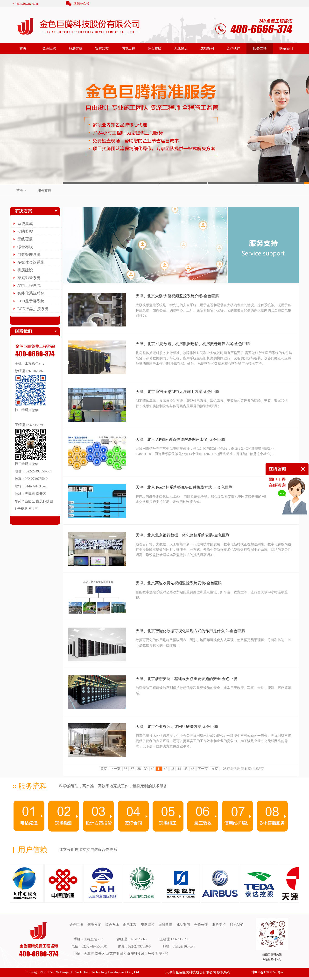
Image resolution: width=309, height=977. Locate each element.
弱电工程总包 (29, 285)
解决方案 (75, 48)
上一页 (115, 769)
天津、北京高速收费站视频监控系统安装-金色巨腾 (179, 583)
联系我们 (286, 48)
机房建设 (25, 270)
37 (132, 769)
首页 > (21, 190)
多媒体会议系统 (30, 262)
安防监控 (102, 48)
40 (152, 769)
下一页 (203, 769)
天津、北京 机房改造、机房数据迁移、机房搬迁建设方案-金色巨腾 (193, 344)
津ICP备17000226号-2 (267, 972)
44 (179, 769)
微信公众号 (81, 3)
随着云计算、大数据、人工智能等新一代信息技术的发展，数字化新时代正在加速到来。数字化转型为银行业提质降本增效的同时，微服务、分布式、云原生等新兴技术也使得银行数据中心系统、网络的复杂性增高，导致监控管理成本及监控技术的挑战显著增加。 (213, 550)
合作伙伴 (233, 48)
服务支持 (260, 48)
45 (186, 769)
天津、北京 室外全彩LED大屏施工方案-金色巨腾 (177, 392)
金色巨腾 (49, 48)
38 (139, 769)
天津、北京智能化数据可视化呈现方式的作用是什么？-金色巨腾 (190, 631)
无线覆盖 (181, 48)
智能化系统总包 (30, 293)
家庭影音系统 (29, 278)
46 (192, 769)
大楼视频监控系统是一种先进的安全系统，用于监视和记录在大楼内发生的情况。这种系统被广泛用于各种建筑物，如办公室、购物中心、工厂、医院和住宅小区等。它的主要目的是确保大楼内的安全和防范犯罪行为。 (213, 310)
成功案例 (207, 48)
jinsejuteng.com (27, 3)
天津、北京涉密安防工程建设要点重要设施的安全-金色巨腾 (186, 679)
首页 (23, 48)
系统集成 (25, 224)
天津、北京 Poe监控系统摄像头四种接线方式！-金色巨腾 (184, 487)
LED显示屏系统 (30, 301)
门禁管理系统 (29, 255)
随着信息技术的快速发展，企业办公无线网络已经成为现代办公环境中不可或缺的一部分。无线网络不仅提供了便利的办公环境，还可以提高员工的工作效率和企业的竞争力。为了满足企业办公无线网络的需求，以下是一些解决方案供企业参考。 (213, 741)
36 (125, 769)
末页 (214, 769)
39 (145, 769)
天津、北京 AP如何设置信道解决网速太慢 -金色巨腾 (180, 439)
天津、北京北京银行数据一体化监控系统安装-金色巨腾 (183, 535)
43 (172, 769)
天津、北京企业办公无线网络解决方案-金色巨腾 (177, 726)
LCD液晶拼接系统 (33, 309)
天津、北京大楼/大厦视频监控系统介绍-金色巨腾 (177, 296)
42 (165, 769)
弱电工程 (128, 48)
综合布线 (154, 48)
